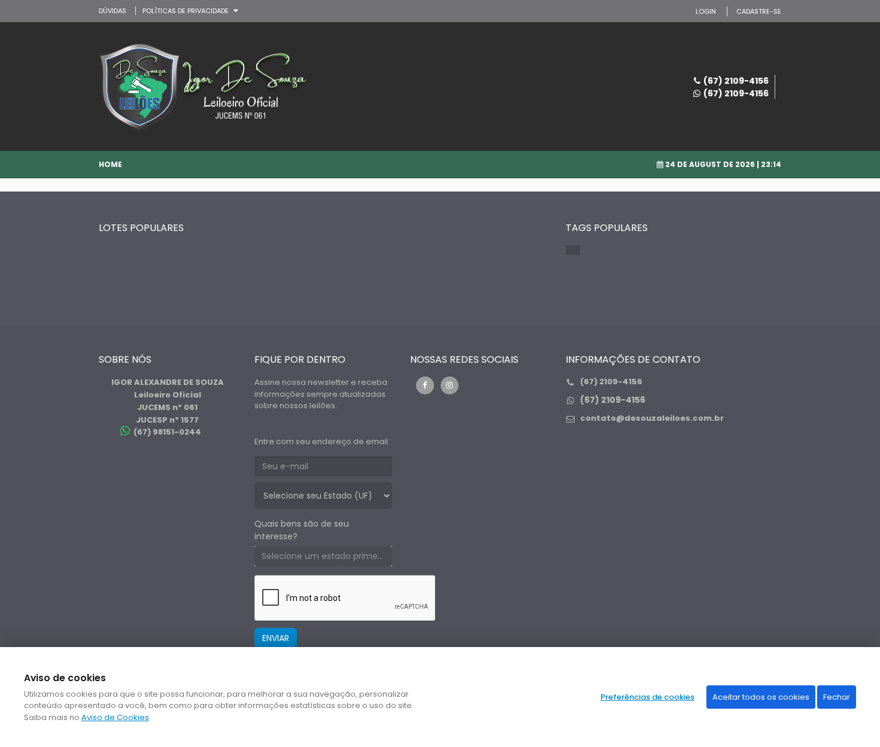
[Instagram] (450, 385)
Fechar (836, 697)
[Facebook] (425, 385)
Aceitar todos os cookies (760, 697)
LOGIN (706, 11)
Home (110, 164)
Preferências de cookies (647, 697)
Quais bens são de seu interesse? (301, 530)
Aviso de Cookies (115, 717)
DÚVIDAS (112, 11)
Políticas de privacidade (185, 11)
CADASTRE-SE (758, 11)
